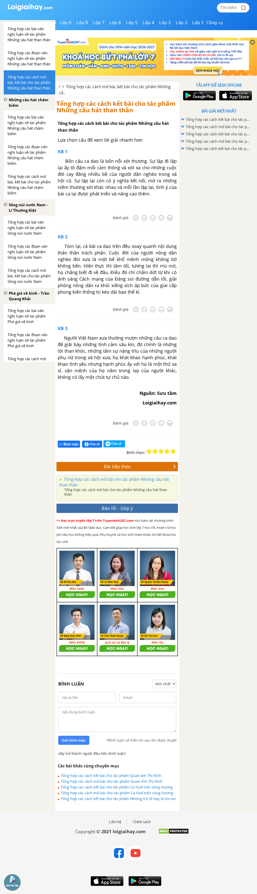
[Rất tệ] (136, 218)
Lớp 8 (82, 23)
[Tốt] (161, 218)
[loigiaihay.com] (30, 9)
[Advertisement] (218, 188)
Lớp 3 (165, 23)
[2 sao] (155, 451)
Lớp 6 (115, 23)
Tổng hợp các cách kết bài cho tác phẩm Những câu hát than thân (115, 106)
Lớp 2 (181, 23)
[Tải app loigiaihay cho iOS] (234, 95)
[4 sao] (167, 451)
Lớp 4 (148, 23)
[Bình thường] (153, 218)
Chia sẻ (94, 444)
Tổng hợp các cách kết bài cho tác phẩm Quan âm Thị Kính (111, 775)
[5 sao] (173, 451)
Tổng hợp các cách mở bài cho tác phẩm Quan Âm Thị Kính (111, 781)
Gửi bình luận (74, 740)
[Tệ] (144, 218)
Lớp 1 (198, 23)
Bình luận (71, 444)
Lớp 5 (132, 23)
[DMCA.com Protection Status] (173, 833)
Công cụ (215, 23)
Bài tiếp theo (117, 466)
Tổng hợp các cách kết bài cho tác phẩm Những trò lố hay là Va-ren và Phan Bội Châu (118, 798)
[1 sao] (149, 451)
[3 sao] (161, 451)
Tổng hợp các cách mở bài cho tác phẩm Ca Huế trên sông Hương (117, 792)
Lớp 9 (66, 23)
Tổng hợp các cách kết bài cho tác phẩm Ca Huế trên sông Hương (117, 787)
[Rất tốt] (170, 218)
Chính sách (142, 822)
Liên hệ (115, 822)
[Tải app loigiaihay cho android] (198, 95)
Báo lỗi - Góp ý (117, 508)
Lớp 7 (99, 23)
